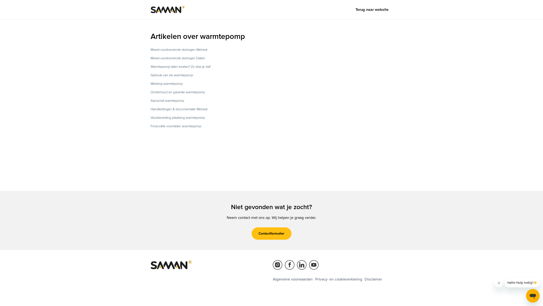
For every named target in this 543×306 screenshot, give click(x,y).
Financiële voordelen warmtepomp (176, 126)
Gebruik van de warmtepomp (172, 75)
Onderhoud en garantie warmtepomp (178, 92)
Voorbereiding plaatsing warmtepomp (178, 118)
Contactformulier (271, 233)
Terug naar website (372, 9)
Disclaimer (373, 279)
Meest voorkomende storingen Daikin (178, 58)
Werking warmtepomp (167, 84)
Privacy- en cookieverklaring (338, 279)
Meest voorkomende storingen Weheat (179, 50)
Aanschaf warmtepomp (167, 101)
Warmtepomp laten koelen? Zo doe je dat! (181, 67)
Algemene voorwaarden (293, 279)
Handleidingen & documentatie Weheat (179, 109)
